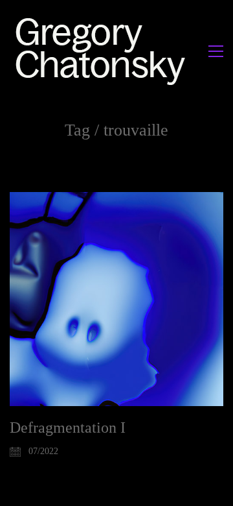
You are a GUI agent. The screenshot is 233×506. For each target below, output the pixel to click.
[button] (215, 51)
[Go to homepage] (104, 51)
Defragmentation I (68, 427)
